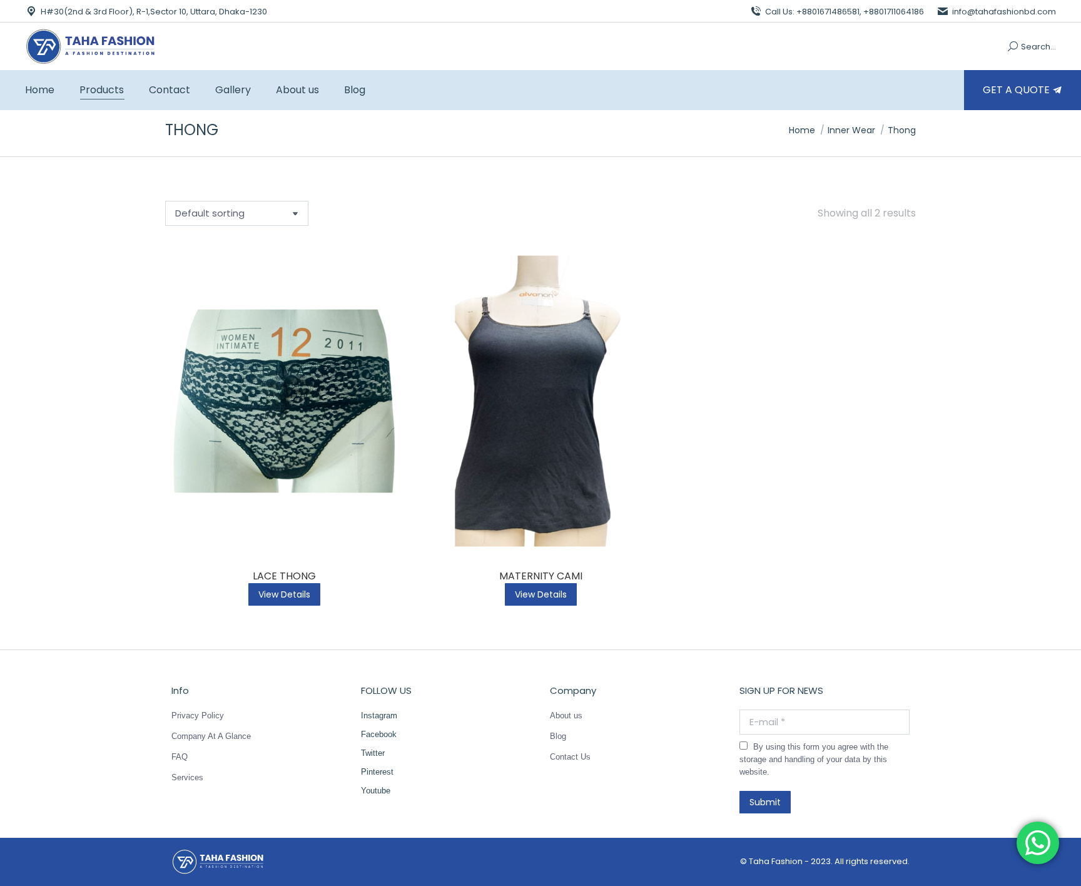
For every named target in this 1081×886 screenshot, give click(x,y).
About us (566, 715)
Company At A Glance (211, 736)
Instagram (379, 715)
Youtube (375, 790)
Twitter (373, 753)
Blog (558, 736)
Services (187, 777)
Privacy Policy (197, 715)
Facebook (379, 734)
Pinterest (377, 772)
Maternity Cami (540, 576)
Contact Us (570, 756)
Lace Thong (284, 576)
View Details (284, 594)
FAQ (179, 756)
